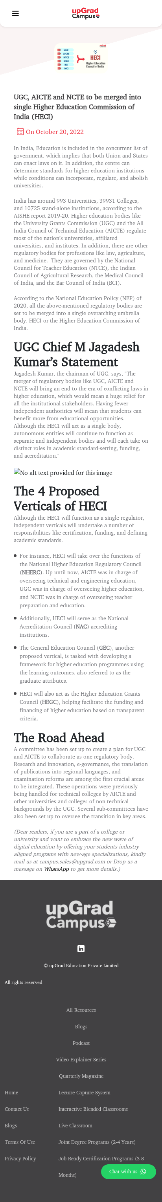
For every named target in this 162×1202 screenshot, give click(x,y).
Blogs (11, 1125)
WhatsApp (56, 868)
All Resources (81, 1010)
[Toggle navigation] (15, 13)
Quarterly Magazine (81, 1076)
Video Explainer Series (81, 1059)
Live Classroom (75, 1125)
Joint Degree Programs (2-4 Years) (97, 1142)
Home (11, 1092)
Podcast (81, 1043)
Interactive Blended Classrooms (93, 1109)
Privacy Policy (20, 1158)
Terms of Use (20, 1142)
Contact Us (17, 1109)
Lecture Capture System (84, 1092)
